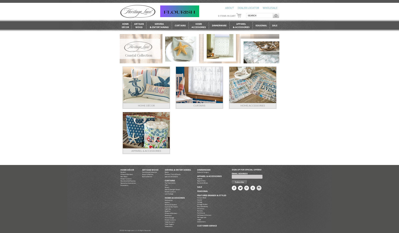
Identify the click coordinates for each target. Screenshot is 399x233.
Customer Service (207, 225)
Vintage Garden (202, 204)
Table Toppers (169, 224)
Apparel (199, 179)
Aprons (167, 202)
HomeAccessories (199, 25)
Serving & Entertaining (178, 170)
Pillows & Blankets (126, 174)
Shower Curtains (126, 179)
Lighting (168, 209)
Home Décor (146, 105)
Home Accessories (252, 105)
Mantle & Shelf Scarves (128, 181)
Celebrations (201, 222)
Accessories (169, 200)
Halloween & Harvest (204, 215)
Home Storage (169, 218)
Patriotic (200, 211)
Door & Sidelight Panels (172, 189)
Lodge (199, 220)
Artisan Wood (150, 170)
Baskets (123, 172)
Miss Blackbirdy (202, 206)
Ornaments (124, 185)
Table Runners (169, 222)
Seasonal (261, 25)
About (229, 8)
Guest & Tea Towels (171, 207)
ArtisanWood (139, 25)
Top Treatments (170, 183)
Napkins (167, 211)
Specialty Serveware (171, 177)
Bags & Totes (201, 181)
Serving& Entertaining (159, 25)
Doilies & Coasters (171, 205)
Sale (274, 25)
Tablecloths (169, 226)
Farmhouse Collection (149, 172)
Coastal (199, 200)
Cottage (199, 202)
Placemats (168, 215)
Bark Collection (147, 177)
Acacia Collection (147, 174)
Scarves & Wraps (202, 183)
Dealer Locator (248, 8)
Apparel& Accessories (241, 25)
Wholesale (270, 8)
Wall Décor (123, 177)
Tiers (166, 185)
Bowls (167, 172)
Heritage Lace (201, 217)
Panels (167, 187)
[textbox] (259, 15)
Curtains (180, 25)
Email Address (240, 173)
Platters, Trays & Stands (173, 174)
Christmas (200, 209)
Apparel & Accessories (146, 151)
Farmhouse (201, 213)
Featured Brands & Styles (211, 195)
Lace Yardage (169, 194)
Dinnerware (219, 25)
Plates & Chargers (203, 172)
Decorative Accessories (128, 183)
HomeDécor (125, 25)
